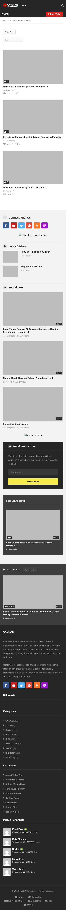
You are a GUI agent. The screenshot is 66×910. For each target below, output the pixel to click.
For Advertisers (13, 793)
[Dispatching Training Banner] (33, 235)
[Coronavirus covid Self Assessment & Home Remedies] (33, 524)
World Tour (18, 869)
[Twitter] (21, 225)
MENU (7, 14)
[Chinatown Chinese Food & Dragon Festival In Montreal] (33, 117)
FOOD (8, 725)
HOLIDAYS (10, 734)
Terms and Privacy (15, 789)
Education (36, 897)
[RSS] (37, 225)
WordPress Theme (14, 779)
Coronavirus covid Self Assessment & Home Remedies (29, 544)
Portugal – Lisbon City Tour (35, 252)
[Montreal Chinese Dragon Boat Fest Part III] (33, 67)
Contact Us (11, 802)
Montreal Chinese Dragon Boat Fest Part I (25, 187)
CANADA (10, 721)
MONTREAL (11, 743)
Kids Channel (19, 839)
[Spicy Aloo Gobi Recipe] (33, 404)
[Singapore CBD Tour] (10, 271)
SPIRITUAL (11, 753)
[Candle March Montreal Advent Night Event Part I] (33, 358)
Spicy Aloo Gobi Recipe (15, 424)
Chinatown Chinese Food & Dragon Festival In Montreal (32, 137)
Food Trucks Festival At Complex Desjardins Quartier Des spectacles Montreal (31, 613)
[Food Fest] (7, 832)
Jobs (49, 901)
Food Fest (18, 829)
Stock (29, 904)
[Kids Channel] (7, 842)
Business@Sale (15, 901)
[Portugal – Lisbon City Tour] (10, 257)
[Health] (7, 852)
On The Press (12, 798)
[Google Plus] (29, 225)
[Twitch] (44, 225)
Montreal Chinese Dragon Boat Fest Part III (25, 86)
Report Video (12, 812)
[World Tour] (7, 872)
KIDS (7, 739)
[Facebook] (6, 225)
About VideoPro (13, 775)
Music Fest (18, 859)
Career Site (11, 807)
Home (5, 20)
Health (16, 849)
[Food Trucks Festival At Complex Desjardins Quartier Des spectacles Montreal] (33, 309)
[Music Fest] (7, 862)
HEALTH (9, 730)
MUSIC (8, 748)
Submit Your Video (15, 784)
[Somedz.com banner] (33, 435)
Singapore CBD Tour (31, 266)
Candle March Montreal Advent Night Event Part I (28, 378)
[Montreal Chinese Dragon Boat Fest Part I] (33, 167)
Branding (35, 901)
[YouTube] (14, 225)
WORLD (9, 757)
